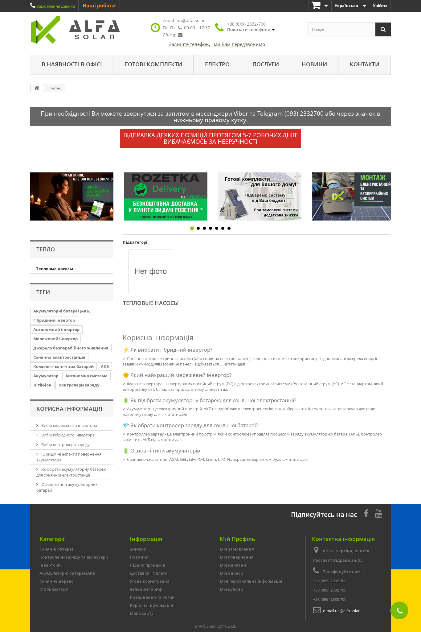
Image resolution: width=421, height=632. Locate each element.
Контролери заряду (79, 385)
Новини (314, 64)
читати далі (234, 364)
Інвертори (50, 565)
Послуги (265, 64)
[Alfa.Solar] (87, 30)
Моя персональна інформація (251, 581)
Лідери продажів (147, 565)
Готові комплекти (153, 64)
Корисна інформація (69, 408)
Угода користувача (150, 581)
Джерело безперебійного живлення (70, 348)
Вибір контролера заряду (65, 444)
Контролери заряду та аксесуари (73, 557)
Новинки (139, 557)
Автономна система (86, 375)
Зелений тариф (146, 589)
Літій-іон (42, 385)
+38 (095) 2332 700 (329, 590)
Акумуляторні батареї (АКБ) (61, 311)
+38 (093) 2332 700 (329, 581)
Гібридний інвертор (54, 320)
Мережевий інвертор (55, 338)
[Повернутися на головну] (37, 88)
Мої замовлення (237, 549)
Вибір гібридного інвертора (67, 435)
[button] (251, 26)
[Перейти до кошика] (320, 5)
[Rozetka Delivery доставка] (165, 196)
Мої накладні (233, 565)
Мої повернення (237, 557)
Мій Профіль (237, 539)
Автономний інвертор (56, 329)
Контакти (364, 64)
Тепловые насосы (54, 268)
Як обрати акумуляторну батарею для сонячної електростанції (71, 472)
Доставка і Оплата (149, 573)
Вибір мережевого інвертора (68, 425)
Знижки (138, 549)
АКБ (105, 366)
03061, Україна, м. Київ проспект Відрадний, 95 (341, 555)
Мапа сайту (141, 613)
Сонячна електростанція (59, 357)
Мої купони (231, 589)
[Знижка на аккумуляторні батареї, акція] (71, 196)
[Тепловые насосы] (151, 272)
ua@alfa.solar (191, 20)
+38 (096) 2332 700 (329, 599)
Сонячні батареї (56, 549)
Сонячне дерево (56, 581)
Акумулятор (45, 375)
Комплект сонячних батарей (63, 366)
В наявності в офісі (72, 64)
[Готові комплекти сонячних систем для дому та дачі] (259, 196)
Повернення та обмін (152, 597)
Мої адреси (231, 573)
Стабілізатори (53, 589)
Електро (217, 64)
